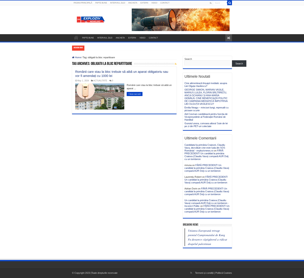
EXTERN (144, 3)
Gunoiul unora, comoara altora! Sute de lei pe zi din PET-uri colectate (206, 125)
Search (188, 59)
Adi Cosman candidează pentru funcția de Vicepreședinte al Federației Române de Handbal (206, 117)
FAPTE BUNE (101, 3)
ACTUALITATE (100, 80)
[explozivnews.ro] (91, 19)
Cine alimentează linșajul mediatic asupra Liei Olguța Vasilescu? (205, 84)
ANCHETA (132, 3)
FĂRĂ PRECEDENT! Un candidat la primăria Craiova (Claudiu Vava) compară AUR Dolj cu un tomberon (206, 154)
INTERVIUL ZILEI (117, 3)
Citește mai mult (135, 94)
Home (77, 57)
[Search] (229, 2)
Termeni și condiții (204, 273)
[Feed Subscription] (176, 64)
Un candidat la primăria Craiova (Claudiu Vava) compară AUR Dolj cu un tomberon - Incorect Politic (206, 203)
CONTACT (164, 3)
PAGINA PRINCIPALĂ (83, 3)
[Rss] (210, 3)
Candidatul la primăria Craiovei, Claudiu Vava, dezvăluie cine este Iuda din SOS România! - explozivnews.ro (204, 148)
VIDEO (154, 3)
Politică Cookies (223, 273)
